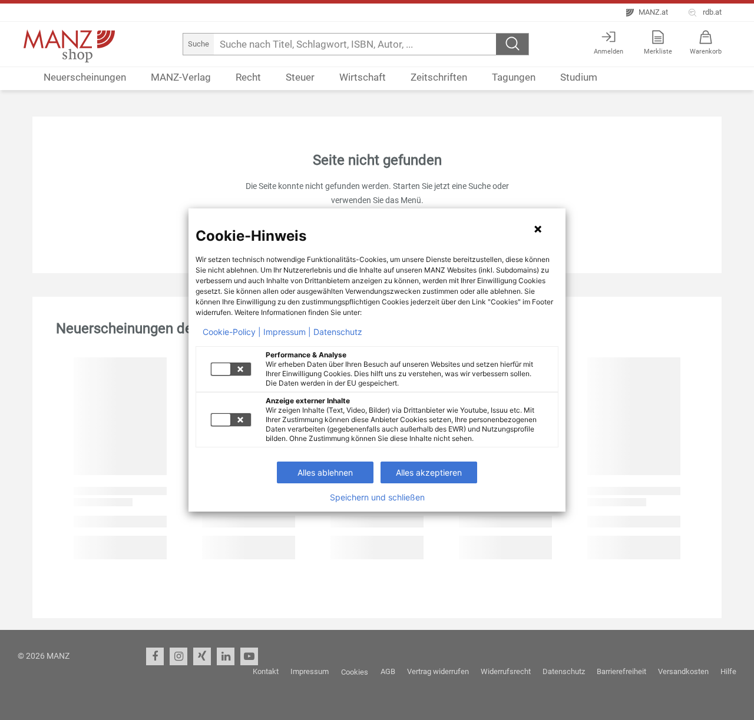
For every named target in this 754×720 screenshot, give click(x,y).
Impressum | (287, 332)
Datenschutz (337, 332)
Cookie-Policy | (232, 332)
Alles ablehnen (325, 472)
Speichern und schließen (377, 497)
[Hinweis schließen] (537, 229)
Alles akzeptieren (429, 472)
